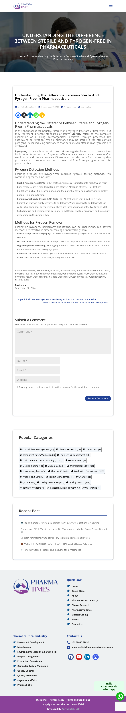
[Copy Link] (42, 115)
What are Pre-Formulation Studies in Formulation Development (77, 302)
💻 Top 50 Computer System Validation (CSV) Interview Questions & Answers (59, 522)
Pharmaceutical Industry (85, 600)
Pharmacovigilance (34, 471)
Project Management (61, 476)
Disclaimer (41, 699)
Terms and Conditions (78, 699)
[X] (24, 115)
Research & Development (65, 487)
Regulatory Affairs (33, 487)
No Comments (70, 107)
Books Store (78, 590)
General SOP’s (77, 460)
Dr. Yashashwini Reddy (27, 107)
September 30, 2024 (50, 107)
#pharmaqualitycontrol (74, 273)
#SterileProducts (78, 276)
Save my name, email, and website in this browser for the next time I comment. (59, 387)
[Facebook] (18, 115)
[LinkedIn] (87, 657)
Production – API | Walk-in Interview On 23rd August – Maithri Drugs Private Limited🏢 (63, 530)
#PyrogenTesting (38, 276)
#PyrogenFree (22, 276)
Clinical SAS (93, 449)
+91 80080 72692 (80, 642)
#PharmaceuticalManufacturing (93, 270)
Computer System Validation (38, 454)
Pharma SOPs (60, 471)
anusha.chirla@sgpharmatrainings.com (92, 647)
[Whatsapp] (36, 115)
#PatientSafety (68, 270)
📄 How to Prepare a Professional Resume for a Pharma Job (50, 549)
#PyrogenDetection (97, 273)
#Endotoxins (43, 270)
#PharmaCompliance (50, 273)
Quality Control (79, 482)
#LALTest (54, 270)
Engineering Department (74, 454)
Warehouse (92, 487)
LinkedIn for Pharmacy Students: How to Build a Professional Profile (55, 537)
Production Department (89, 471)
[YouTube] (79, 657)
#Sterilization (22, 279)
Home (22, 56)
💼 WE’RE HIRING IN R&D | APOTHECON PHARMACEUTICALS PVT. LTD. (56, 543)
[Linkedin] (30, 115)
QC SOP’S (28, 482)
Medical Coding (32, 465)
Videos (75, 619)
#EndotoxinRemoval (25, 270)
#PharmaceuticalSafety (27, 273)
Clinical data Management (38, 449)
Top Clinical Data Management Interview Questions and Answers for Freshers (56, 299)
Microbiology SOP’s (82, 465)
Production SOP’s (33, 476)
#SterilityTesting (97, 276)
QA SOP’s (84, 476)
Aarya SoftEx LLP (71, 708)
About (75, 595)
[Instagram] (96, 657)
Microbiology (86, 107)
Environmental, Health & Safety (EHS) (42, 460)
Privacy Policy (57, 699)
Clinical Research (70, 449)
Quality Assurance (52, 482)
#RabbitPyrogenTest (59, 276)
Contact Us (77, 624)
